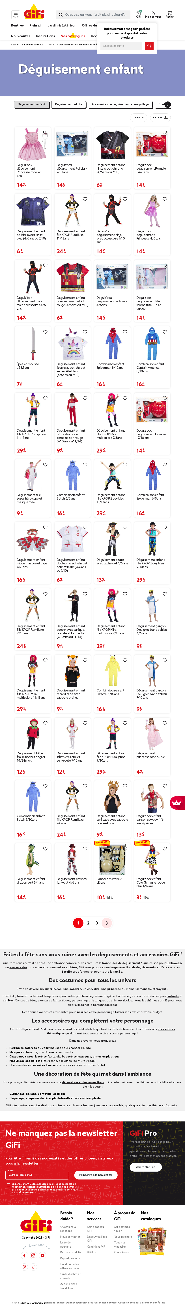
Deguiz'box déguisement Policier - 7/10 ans (72, 168)
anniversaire (18, 967)
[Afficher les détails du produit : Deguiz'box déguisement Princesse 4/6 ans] (152, 211)
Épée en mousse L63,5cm (28, 366)
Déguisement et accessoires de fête (79, 44)
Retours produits (70, 1252)
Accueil (15, 44)
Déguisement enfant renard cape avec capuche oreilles (71, 694)
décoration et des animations (83, 1082)
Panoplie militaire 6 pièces (109, 880)
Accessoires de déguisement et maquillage (120, 104)
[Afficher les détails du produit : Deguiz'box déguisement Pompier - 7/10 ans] (152, 410)
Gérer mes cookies (105, 1302)
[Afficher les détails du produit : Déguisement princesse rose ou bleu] (152, 734)
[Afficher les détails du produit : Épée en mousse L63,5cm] (33, 343)
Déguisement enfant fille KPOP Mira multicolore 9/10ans (110, 629)
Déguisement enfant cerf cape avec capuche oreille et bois (112, 819)
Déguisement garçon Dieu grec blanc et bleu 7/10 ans (151, 694)
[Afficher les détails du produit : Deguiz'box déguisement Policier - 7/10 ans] (73, 144)
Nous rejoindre (123, 1237)
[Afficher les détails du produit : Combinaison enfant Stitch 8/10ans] (33, 796)
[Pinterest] (24, 1267)
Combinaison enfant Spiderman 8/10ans (110, 366)
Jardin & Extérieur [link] (62, 26)
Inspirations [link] (45, 36)
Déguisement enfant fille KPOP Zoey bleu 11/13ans (110, 498)
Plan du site (19, 1302)
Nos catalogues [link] (73, 36)
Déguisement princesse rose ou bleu (151, 755)
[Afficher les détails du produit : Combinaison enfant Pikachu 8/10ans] (112, 671)
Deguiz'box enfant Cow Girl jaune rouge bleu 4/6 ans (150, 882)
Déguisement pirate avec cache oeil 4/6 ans (112, 561)
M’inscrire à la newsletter (95, 1175)
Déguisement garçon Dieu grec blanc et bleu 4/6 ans (151, 629)
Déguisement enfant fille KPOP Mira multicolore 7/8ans (110, 434)
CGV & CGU (35, 1302)
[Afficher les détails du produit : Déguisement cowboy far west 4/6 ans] (73, 859)
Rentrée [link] (17, 26)
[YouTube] (42, 1255)
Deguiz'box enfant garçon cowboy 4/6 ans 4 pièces (150, 819)
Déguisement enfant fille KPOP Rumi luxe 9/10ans (31, 629)
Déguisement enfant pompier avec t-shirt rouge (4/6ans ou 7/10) (72, 301)
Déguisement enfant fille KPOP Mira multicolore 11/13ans (31, 694)
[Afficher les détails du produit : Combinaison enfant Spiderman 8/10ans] (112, 343)
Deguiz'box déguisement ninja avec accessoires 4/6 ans (31, 303)
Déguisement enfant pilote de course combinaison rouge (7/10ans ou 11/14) (71, 436)
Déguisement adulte (68, 104)
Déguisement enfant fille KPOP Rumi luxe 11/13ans (71, 235)
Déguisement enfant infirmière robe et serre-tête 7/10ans (71, 757)
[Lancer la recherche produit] (61, 15)
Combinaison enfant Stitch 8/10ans (31, 818)
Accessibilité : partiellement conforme (141, 1302)
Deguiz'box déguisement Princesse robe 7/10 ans (30, 170)
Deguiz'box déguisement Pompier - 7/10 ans (151, 434)
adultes (8, 1000)
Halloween (173, 963)
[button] (138, 15)
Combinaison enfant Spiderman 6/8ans (150, 496)
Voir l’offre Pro (146, 1167)
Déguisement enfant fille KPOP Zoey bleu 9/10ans (150, 563)
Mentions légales (54, 1302)
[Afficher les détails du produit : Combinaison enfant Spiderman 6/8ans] (152, 475)
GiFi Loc (92, 1252)
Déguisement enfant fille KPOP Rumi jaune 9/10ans (110, 757)
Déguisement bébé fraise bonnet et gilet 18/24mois (31, 757)
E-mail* (12, 1171)
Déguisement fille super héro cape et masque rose (29, 498)
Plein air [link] (35, 26)
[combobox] (93, 14)
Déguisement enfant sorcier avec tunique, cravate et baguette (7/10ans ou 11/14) (71, 631)
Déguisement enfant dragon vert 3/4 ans (31, 880)
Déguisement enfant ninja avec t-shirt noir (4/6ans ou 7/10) (110, 168)
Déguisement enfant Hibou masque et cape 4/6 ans (32, 563)
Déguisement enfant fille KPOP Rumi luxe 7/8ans (71, 819)
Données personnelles (79, 1302)
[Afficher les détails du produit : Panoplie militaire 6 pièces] (112, 859)
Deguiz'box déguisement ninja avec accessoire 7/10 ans (110, 237)
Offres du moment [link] (96, 26)
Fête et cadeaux (34, 44)
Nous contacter (70, 1237)
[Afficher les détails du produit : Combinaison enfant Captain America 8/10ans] (152, 343)
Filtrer (157, 117)
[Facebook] (24, 1255)
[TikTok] (33, 1267)
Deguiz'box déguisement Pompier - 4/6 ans (151, 168)
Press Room (121, 1252)
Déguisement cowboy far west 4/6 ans (72, 880)
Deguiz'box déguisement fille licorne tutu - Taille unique (148, 303)
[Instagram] (33, 1255)
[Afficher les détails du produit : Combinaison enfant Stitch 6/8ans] (73, 475)
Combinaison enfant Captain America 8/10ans (150, 367)
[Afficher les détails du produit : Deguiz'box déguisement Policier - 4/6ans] (112, 277)
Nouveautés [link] (20, 36)
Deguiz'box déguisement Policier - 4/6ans (111, 301)
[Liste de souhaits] (45, 132)
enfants (173, 996)
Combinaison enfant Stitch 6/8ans (71, 496)
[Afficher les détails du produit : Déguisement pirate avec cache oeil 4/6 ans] (112, 539)
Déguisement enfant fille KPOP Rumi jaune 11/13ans (31, 434)
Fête (51, 44)
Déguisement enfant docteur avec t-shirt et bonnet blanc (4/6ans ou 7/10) (72, 565)
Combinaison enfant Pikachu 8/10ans (110, 692)
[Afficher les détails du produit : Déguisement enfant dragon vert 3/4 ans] (33, 859)
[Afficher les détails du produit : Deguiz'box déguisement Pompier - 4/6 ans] (152, 144)
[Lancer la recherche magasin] (149, 46)
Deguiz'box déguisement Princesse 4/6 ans (148, 235)
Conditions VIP (96, 1247)
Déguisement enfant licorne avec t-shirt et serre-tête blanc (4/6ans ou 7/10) (71, 369)
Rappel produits (70, 1258)
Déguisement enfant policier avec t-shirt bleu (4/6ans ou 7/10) (31, 235)
